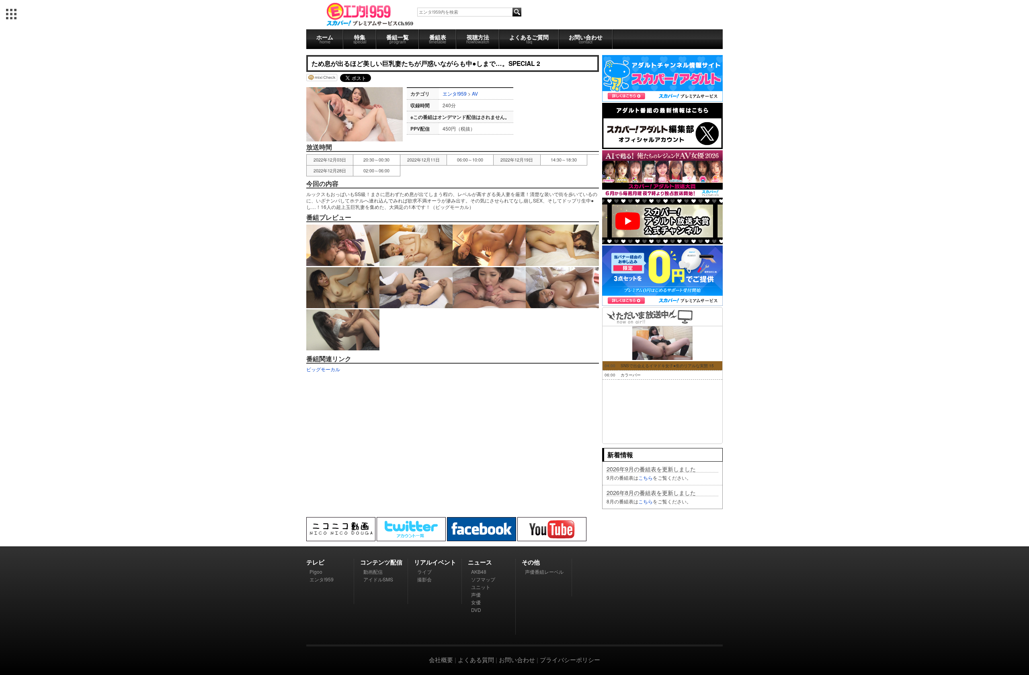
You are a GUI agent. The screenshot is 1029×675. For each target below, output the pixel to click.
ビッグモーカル (323, 369)
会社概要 (441, 659)
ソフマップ (483, 579)
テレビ (315, 562)
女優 (476, 602)
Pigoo (316, 571)
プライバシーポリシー (570, 659)
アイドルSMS (378, 579)
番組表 (437, 39)
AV (475, 93)
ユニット (480, 586)
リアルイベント (435, 562)
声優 (476, 594)
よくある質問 (476, 659)
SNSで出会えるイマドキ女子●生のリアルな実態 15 (667, 365)
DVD (476, 609)
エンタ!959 (455, 93)
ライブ (424, 571)
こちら (645, 477)
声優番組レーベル (544, 571)
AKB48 (478, 571)
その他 (531, 562)
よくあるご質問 (529, 39)
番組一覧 (397, 39)
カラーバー (631, 375)
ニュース (480, 562)
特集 (359, 39)
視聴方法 (477, 39)
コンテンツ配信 (381, 562)
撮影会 (424, 579)
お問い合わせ (586, 39)
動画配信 (373, 571)
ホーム (324, 39)
